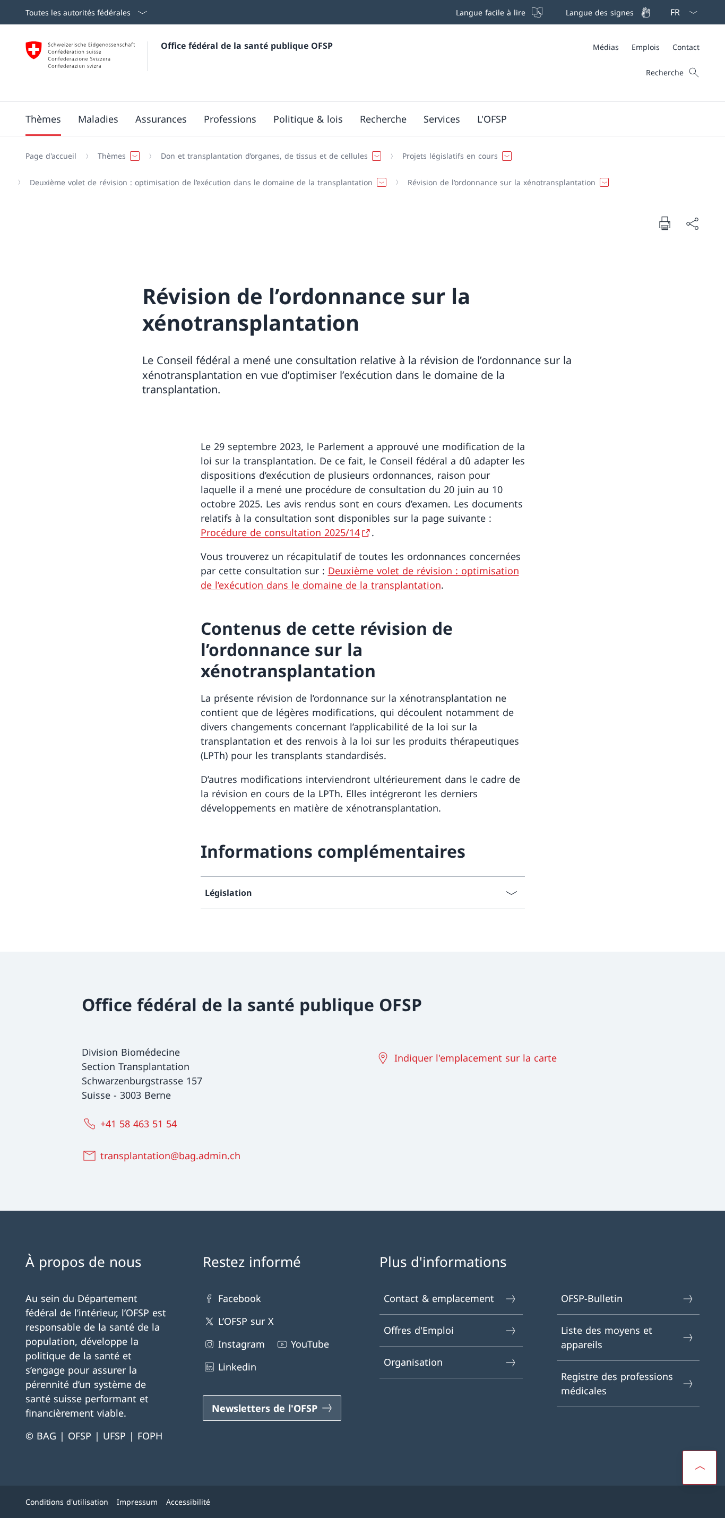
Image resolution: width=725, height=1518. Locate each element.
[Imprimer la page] (664, 223)
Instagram (241, 1344)
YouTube (310, 1344)
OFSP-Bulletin (592, 1298)
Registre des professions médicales (617, 1383)
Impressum (137, 1502)
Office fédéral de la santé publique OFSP (247, 45)
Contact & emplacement (439, 1298)
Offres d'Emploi (419, 1330)
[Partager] (692, 223)
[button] (43, 119)
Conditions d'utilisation (66, 1502)
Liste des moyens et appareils (606, 1337)
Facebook (239, 1298)
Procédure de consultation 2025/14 (280, 532)
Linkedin (237, 1366)
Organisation (413, 1362)
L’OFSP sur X (246, 1321)
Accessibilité (188, 1502)
